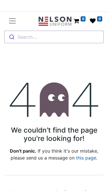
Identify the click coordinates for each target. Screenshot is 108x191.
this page (86, 158)
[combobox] (54, 37)
